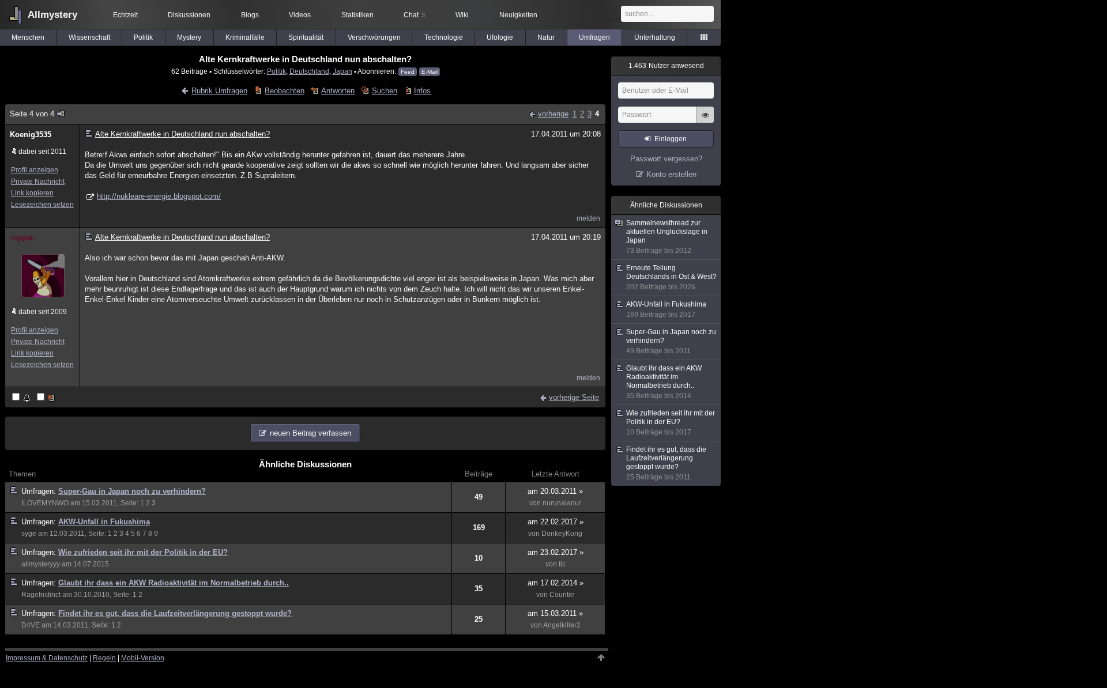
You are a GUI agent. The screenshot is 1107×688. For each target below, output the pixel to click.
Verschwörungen (374, 37)
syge (28, 533)
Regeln (104, 658)
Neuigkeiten (518, 15)
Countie (561, 594)
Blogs (250, 15)
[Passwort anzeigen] (705, 121)
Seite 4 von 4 (32, 113)
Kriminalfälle (245, 37)
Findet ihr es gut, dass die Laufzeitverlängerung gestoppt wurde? (175, 613)
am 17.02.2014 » (555, 583)
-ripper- (23, 237)
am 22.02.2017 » (555, 521)
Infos (422, 90)
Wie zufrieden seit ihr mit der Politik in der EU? (143, 552)
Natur (546, 37)
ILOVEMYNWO (45, 503)
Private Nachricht (38, 181)
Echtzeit (125, 15)
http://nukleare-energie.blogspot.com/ (159, 196)
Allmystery (52, 14)
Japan (342, 71)
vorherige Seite (574, 397)
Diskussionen (189, 15)
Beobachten (284, 90)
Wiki (462, 15)
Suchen (384, 90)
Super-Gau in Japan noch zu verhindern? (132, 491)
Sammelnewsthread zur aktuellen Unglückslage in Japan (666, 237)
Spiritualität (305, 37)
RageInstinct (41, 594)
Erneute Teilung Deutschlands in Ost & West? (671, 277)
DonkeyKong (561, 533)
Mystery (189, 37)
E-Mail (429, 72)
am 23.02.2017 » (555, 552)
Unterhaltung (654, 37)
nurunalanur (562, 503)
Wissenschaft (89, 37)
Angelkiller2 (562, 625)
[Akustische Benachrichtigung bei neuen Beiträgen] (22, 398)
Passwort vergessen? (666, 158)
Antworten (338, 90)
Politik (143, 37)
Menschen (28, 37)
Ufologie (500, 37)
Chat (414, 15)
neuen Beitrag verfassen (310, 433)
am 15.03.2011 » (555, 613)
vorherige (553, 113)
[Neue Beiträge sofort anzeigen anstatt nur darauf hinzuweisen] (47, 398)
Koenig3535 (30, 134)
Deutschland (309, 71)
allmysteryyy (40, 564)
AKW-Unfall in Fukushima (104, 521)
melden (588, 218)
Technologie (443, 37)
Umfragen (594, 37)
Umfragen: (39, 491)
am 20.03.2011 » (555, 491)
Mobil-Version (142, 658)
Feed (408, 72)
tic (562, 564)
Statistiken (357, 15)
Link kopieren (32, 193)
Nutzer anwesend (666, 66)
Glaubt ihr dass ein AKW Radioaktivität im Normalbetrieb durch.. (173, 583)
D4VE (30, 625)
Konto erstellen (671, 174)
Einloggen (670, 139)
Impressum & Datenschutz (47, 658)
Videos (300, 15)
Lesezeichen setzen (42, 205)
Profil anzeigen (34, 170)
